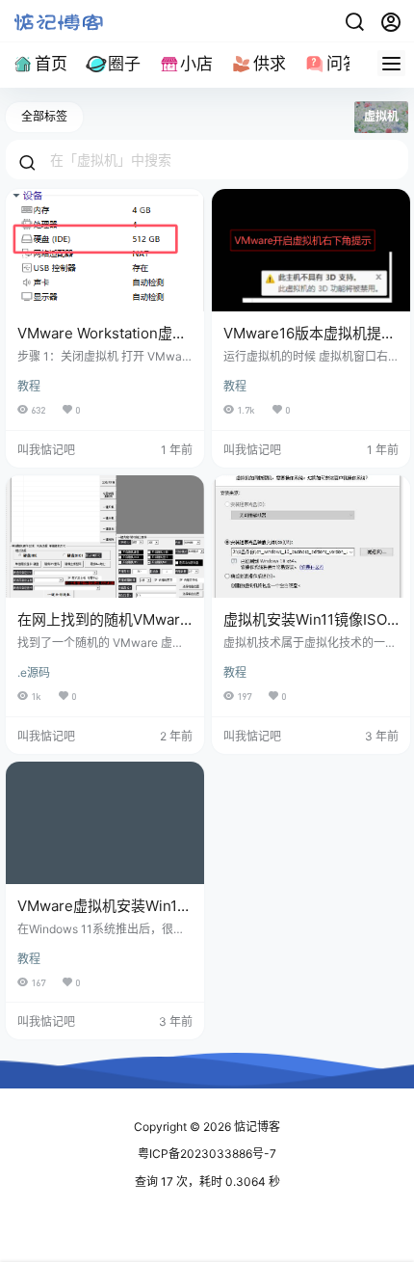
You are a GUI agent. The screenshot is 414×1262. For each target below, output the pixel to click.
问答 (342, 63)
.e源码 (33, 672)
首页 (51, 63)
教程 (28, 386)
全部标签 (44, 116)
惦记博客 (255, 1126)
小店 (196, 63)
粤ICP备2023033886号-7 (207, 1153)
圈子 (124, 63)
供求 (269, 63)
